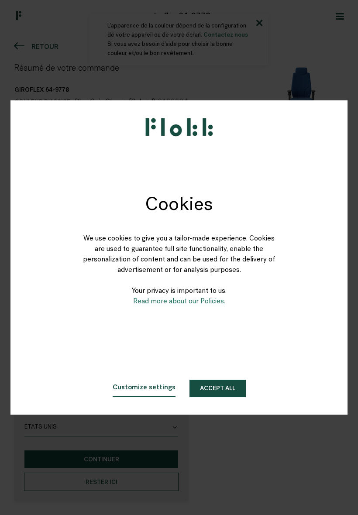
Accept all (217, 388)
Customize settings (144, 387)
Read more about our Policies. (179, 301)
